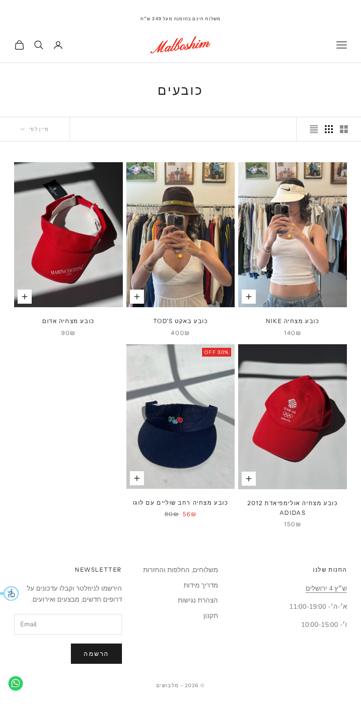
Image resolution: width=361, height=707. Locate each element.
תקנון (210, 615)
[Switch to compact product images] (314, 129)
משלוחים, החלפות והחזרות (180, 570)
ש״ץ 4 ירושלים (326, 588)
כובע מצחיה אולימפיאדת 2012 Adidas (292, 507)
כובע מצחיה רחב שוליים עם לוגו (180, 502)
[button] (9, 593)
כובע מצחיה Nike (293, 320)
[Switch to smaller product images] (329, 129)
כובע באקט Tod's (180, 320)
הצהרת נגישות (198, 600)
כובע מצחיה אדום (68, 320)
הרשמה (96, 654)
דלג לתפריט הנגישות (334, 5)
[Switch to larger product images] (344, 129)
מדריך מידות (201, 585)
